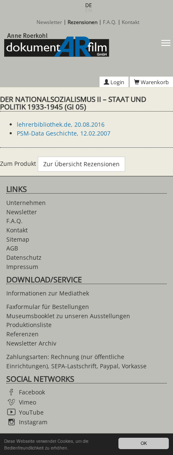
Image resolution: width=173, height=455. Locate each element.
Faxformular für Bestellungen (47, 307)
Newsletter (49, 22)
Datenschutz (24, 257)
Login (116, 82)
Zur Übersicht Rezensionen (81, 164)
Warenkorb (154, 82)
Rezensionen (82, 22)
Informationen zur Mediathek (47, 293)
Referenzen (22, 334)
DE (88, 5)
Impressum (22, 267)
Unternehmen (26, 203)
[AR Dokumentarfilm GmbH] (54, 45)
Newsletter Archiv (31, 343)
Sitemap (17, 239)
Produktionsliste (29, 325)
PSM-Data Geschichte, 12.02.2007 (63, 133)
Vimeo (27, 402)
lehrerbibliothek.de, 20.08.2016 (61, 124)
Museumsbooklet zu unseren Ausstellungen (68, 316)
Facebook (32, 392)
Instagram (33, 422)
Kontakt (130, 22)
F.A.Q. (109, 22)
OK (144, 443)
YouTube (31, 412)
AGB (12, 248)
